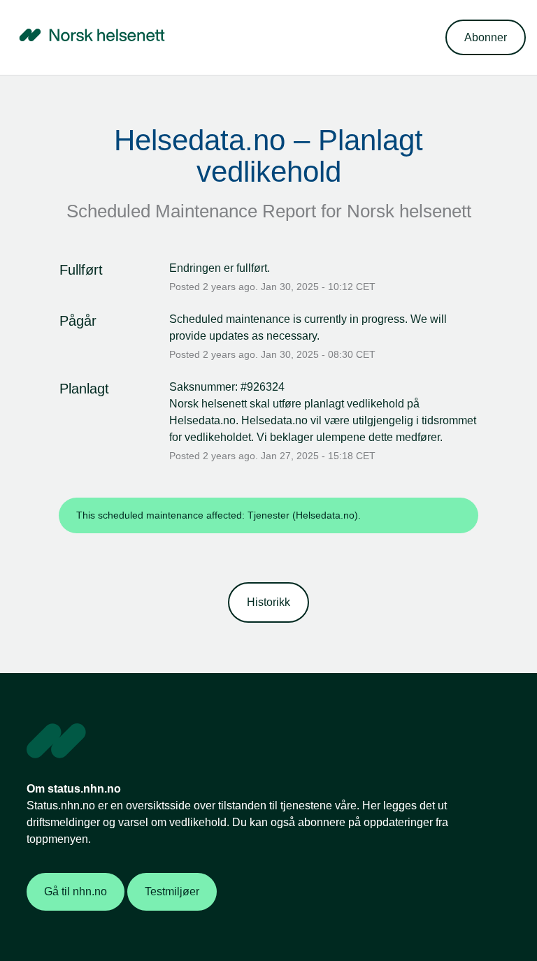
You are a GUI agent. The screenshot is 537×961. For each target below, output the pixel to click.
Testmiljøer (172, 891)
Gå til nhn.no (75, 891)
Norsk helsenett (409, 211)
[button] (485, 37)
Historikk (268, 602)
